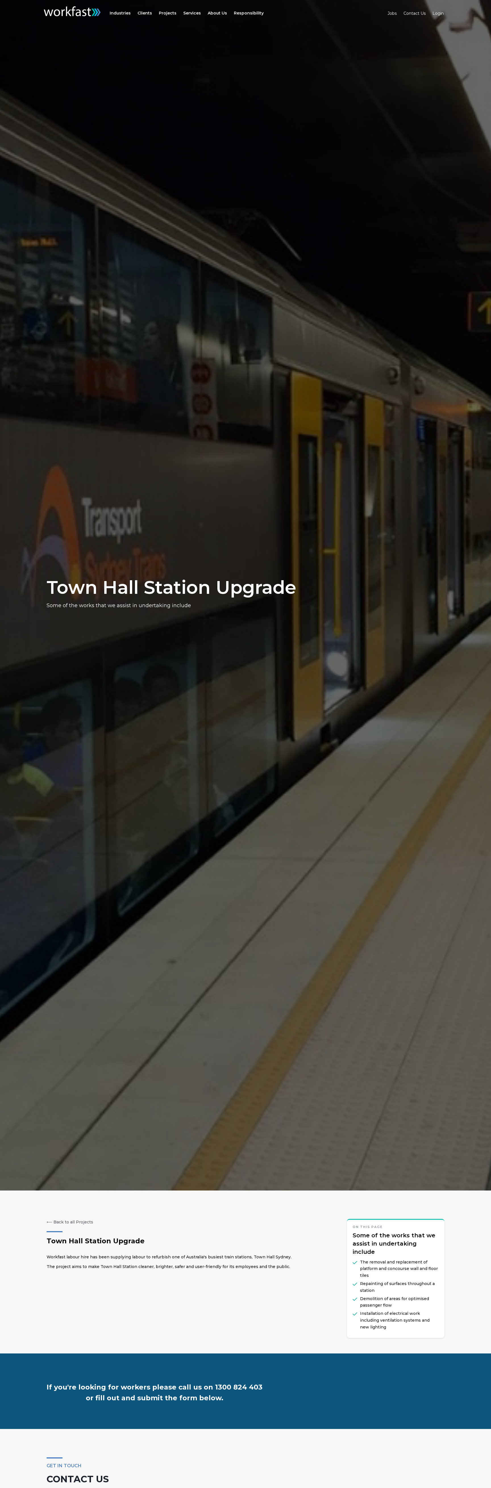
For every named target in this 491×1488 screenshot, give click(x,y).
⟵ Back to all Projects (70, 1222)
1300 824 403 (239, 1387)
